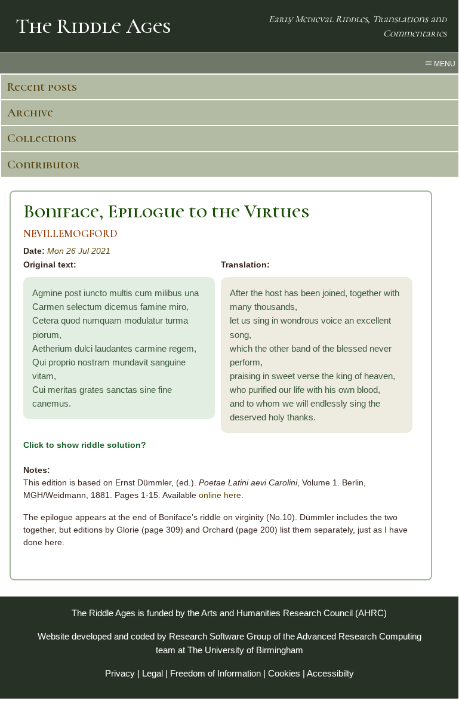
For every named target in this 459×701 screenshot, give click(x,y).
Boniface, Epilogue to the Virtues (166, 211)
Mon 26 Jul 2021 (78, 251)
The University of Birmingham (245, 650)
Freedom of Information (215, 673)
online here (220, 495)
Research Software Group (220, 636)
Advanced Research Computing (359, 636)
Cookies (284, 673)
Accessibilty (330, 673)
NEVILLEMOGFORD (70, 233)
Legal (152, 673)
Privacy (120, 673)
